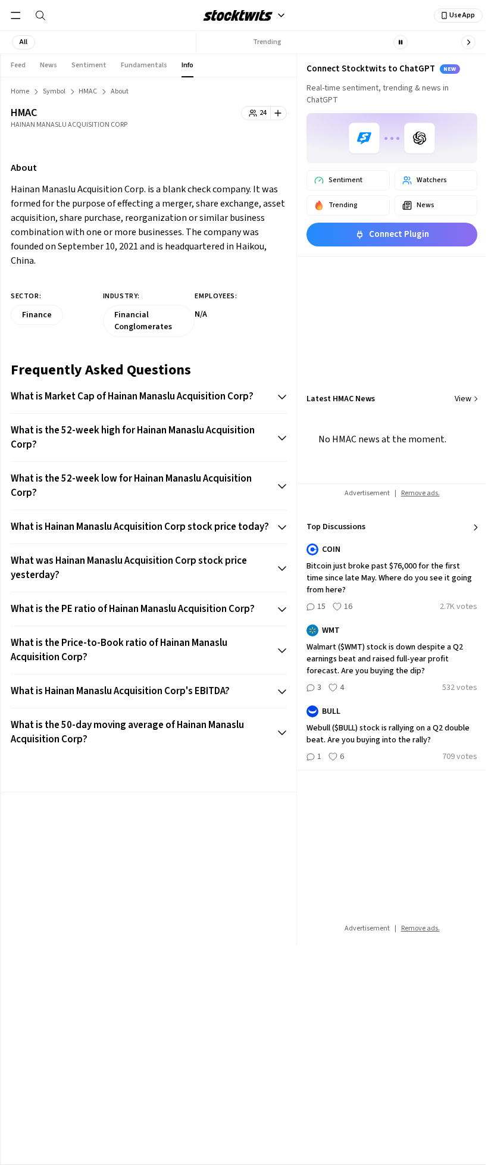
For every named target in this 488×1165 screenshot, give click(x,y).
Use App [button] (462, 15)
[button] (23, 42)
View (463, 399)
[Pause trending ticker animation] (400, 42)
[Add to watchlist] (279, 113)
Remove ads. (420, 493)
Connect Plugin (399, 234)
